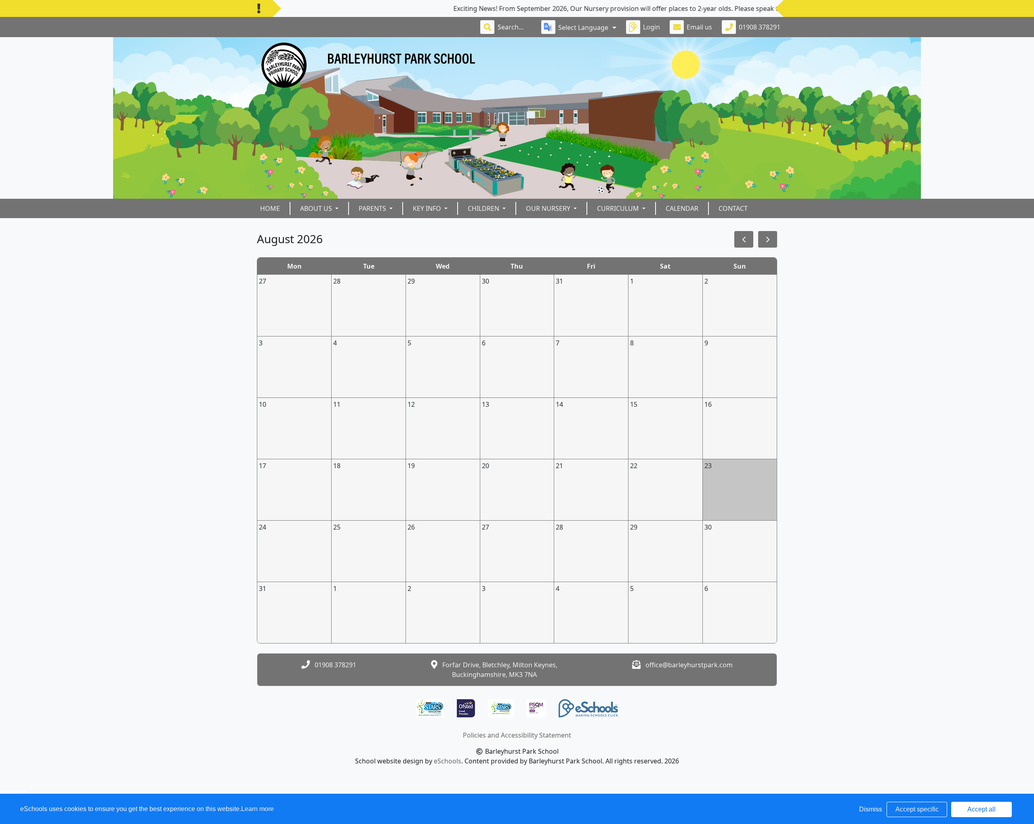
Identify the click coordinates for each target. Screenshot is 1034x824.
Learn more (257, 808)
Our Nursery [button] (549, 208)
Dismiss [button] (870, 809)
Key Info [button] (428, 208)
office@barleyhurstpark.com (689, 664)
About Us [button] (317, 208)
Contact (733, 208)
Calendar (682, 208)
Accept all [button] (981, 809)
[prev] (743, 239)
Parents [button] (373, 208)
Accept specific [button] (917, 809)
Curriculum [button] (619, 208)
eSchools (447, 761)
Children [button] (484, 208)
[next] (767, 239)
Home (270, 208)
